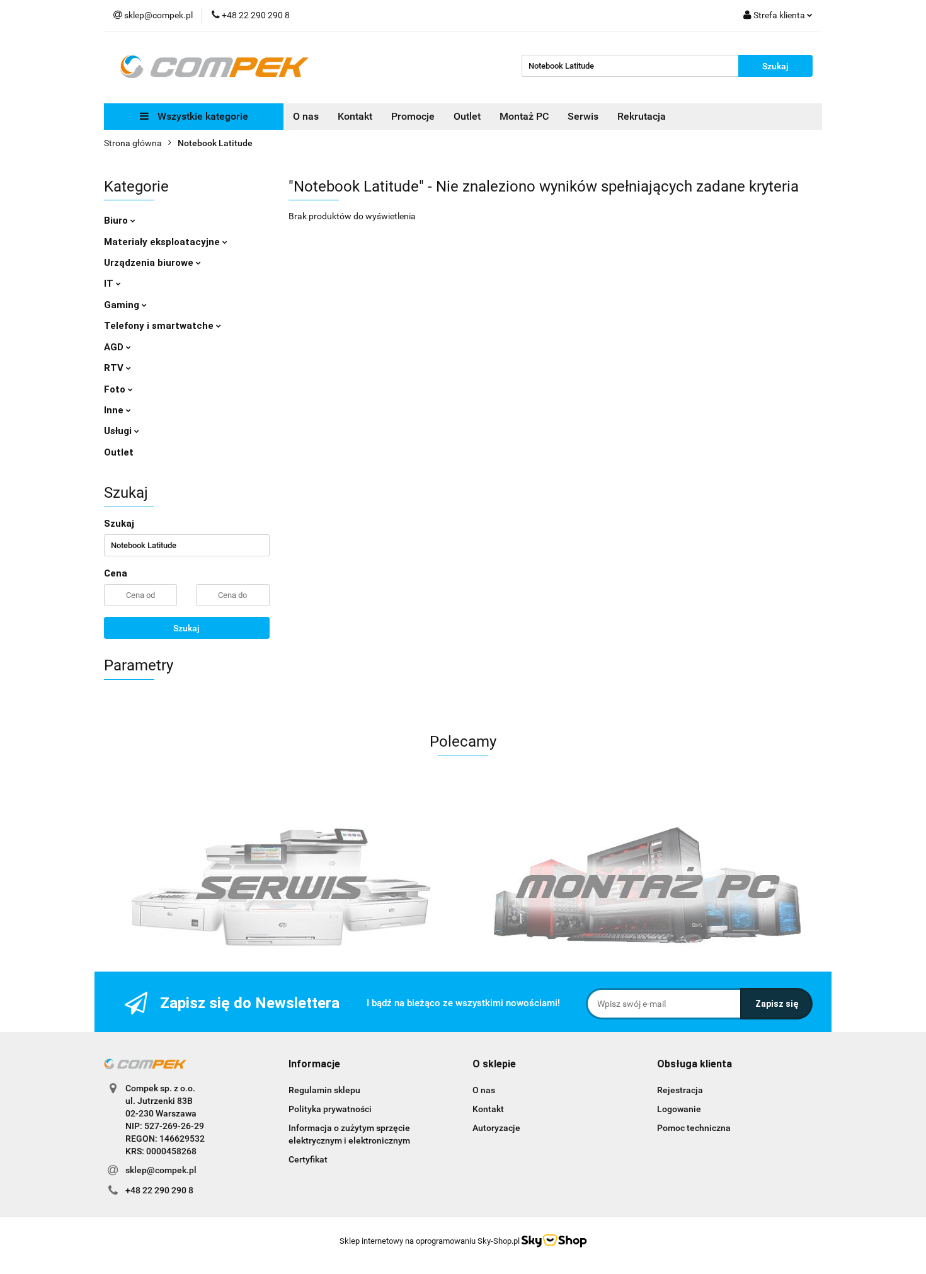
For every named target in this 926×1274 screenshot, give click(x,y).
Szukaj (186, 628)
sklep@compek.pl (161, 1170)
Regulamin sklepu (324, 1090)
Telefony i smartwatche (160, 325)
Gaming (123, 305)
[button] (314, 1064)
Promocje (413, 116)
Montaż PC (524, 116)
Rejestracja (680, 1090)
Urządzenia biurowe (150, 262)
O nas (306, 116)
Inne (115, 410)
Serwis (583, 116)
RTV (115, 368)
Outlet (467, 116)
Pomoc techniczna (694, 1128)
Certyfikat (308, 1159)
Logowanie (679, 1109)
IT (110, 283)
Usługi (119, 431)
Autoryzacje (496, 1128)
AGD (115, 347)
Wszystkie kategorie (201, 116)
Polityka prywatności (330, 1109)
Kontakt (355, 116)
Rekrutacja (641, 116)
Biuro (117, 220)
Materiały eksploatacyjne (163, 242)
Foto (116, 389)
